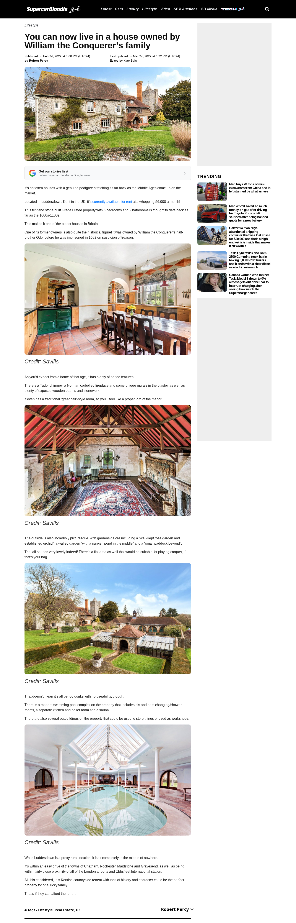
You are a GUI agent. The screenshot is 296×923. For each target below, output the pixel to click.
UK (78, 910)
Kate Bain (130, 60)
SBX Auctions (186, 9)
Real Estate (64, 910)
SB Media (209, 9)
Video (165, 9)
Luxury (133, 9)
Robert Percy (175, 909)
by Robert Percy (36, 60)
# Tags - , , (52, 910)
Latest (106, 9)
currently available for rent (112, 202)
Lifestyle (149, 9)
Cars (119, 9)
